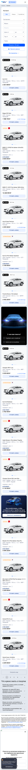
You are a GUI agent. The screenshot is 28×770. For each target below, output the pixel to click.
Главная (3, 5)
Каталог (13, 2)
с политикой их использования (7, 764)
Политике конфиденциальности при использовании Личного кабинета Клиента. (12, 727)
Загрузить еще (14, 672)
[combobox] (14, 19)
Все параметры (13, 53)
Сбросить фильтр (15, 49)
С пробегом (21, 14)
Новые (13, 14)
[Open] (23, 23)
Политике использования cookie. (15, 722)
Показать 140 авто (14, 45)
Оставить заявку (14, 88)
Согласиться (9, 766)
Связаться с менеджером (14, 515)
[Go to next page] (24, 677)
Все (7, 14)
